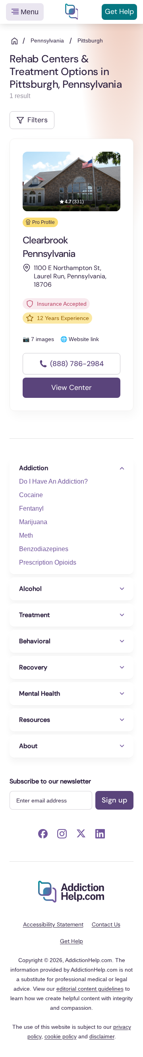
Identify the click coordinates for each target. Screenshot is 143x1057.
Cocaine (31, 495)
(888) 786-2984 (77, 363)
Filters (37, 120)
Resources (34, 720)
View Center (71, 387)
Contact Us (106, 924)
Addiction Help (71, 11)
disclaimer (101, 1036)
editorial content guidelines (90, 989)
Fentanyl (31, 508)
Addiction (33, 468)
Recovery (33, 667)
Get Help (119, 11)
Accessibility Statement (53, 924)
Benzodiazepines (43, 549)
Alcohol (30, 588)
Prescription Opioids (47, 562)
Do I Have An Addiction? (53, 481)
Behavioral (34, 641)
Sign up (114, 800)
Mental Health (39, 693)
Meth (26, 535)
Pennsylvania (47, 40)
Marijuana (33, 522)
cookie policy (60, 1036)
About (28, 746)
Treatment (34, 615)
